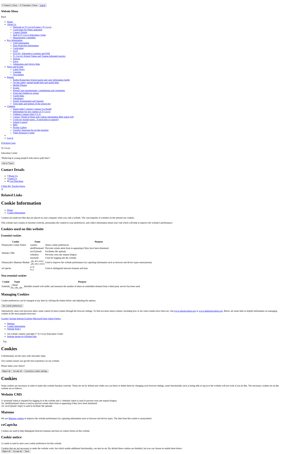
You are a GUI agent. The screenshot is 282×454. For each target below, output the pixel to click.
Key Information (14, 40)
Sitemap (11, 323)
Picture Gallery (20, 127)
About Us (11, 24)
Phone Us (13, 176)
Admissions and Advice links (26, 64)
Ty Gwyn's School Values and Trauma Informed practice (39, 56)
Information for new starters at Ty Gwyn (31, 111)
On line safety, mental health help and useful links (36, 82)
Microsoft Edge (40, 318)
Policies (16, 59)
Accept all (17, 371)
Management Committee (24, 37)
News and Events (15, 66)
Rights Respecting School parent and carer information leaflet (41, 80)
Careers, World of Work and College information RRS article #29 (43, 117)
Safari (51, 318)
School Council (20, 122)
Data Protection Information (26, 45)
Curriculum (18, 48)
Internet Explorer (25, 318)
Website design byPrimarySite (22, 336)
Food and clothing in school (26, 93)
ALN (15, 51)
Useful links (18, 96)
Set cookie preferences (12, 306)
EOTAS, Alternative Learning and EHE (31, 53)
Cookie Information (16, 213)
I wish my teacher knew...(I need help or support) (35, 119)
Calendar (17, 72)
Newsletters (18, 74)
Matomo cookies (16, 418)
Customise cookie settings (36, 371)
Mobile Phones (20, 85)
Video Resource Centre (24, 133)
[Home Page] (8, 143)
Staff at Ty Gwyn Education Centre (29, 35)
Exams (16, 88)
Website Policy (14, 329)
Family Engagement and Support (28, 101)
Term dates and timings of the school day (32, 103)
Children (11, 106)
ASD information (21, 43)
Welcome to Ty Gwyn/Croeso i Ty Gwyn (32, 27)
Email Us (12, 178)
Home (10, 22)
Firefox (57, 318)
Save (27, 451)
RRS (15, 125)
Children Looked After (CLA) (27, 114)
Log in (42, 5)
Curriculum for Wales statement (27, 29)
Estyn (15, 61)
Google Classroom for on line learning (30, 130)
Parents (10, 77)
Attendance (18, 98)
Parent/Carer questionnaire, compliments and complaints (39, 90)
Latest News (19, 69)
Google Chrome (9, 318)
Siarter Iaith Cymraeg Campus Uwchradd (32, 109)
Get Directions (16, 181)
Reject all (6, 371)
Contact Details (20, 32)
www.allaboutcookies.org (211, 311)
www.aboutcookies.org (185, 311)
